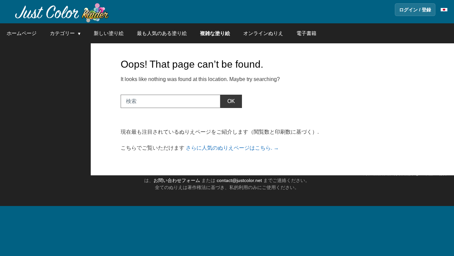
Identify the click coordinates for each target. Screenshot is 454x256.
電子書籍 (306, 33)
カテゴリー (62, 33)
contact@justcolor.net (239, 180)
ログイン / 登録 (415, 9)
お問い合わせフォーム (177, 180)
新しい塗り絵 (109, 33)
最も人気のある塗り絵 (162, 33)
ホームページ (22, 33)
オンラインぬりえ (263, 33)
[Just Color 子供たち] (61, 12)
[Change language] (444, 9)
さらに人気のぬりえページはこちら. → (232, 148)
